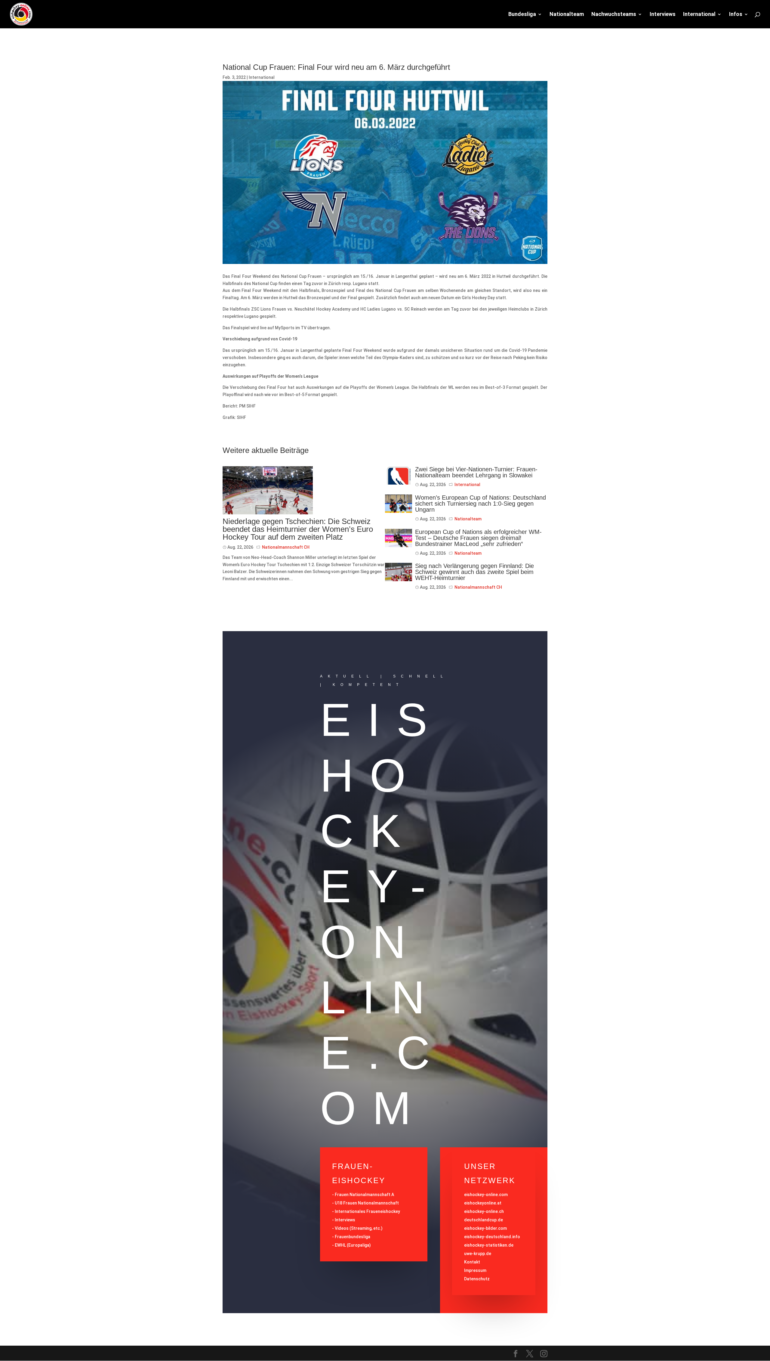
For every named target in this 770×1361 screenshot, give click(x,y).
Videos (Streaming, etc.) (359, 1228)
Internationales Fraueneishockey (367, 1211)
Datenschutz (477, 1278)
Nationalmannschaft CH (286, 547)
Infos (735, 14)
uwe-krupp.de (477, 1253)
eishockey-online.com (486, 1194)
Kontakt (472, 1262)
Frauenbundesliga (352, 1236)
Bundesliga (522, 14)
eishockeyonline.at (482, 1203)
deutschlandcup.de (483, 1219)
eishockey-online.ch (484, 1211)
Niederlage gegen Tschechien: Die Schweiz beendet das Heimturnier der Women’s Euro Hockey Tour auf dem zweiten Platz (298, 529)
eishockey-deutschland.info (492, 1236)
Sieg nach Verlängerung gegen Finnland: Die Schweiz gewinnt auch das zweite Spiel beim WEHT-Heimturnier (474, 572)
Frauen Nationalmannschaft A (364, 1194)
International (699, 14)
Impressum (475, 1270)
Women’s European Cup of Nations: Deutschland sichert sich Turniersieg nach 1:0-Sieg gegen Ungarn (480, 503)
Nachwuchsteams (613, 14)
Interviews (663, 14)
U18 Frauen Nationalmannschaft (367, 1203)
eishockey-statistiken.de (488, 1245)
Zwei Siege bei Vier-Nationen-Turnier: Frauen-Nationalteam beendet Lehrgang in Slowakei (476, 472)
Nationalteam (567, 14)
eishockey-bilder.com (485, 1228)
